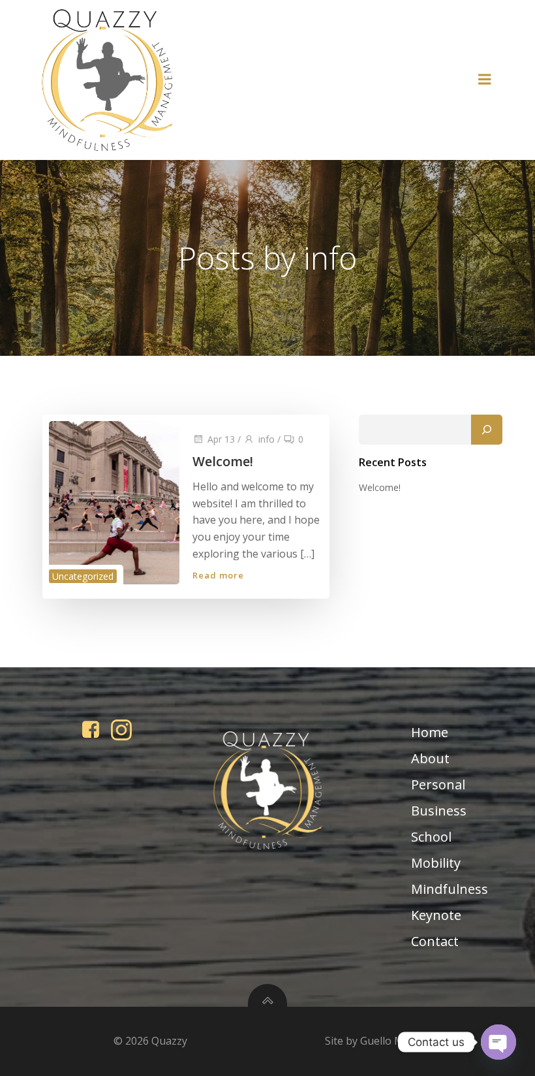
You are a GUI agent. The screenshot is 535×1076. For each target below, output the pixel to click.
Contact (435, 941)
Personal (438, 784)
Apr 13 (221, 439)
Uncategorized (83, 576)
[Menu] (485, 80)
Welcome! (380, 487)
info (266, 439)
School (431, 837)
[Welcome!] (114, 502)
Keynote (436, 915)
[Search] (486, 430)
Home (429, 732)
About (430, 758)
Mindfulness (449, 889)
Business (438, 810)
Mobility (436, 863)
